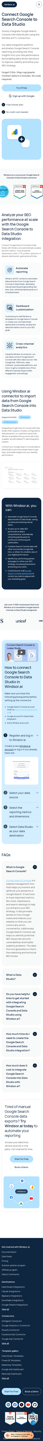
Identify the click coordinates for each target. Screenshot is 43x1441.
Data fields (7, 1256)
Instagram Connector (12, 1321)
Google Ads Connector (12, 1338)
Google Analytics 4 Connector (16, 1325)
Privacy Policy (8, 1431)
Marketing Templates (12, 1364)
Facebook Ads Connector (14, 1334)
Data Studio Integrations (13, 1286)
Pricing (5, 1261)
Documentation (9, 1252)
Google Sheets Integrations (15, 1304)
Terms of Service (24, 1431)
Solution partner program (13, 1265)
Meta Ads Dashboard (11, 1373)
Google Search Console (18, 880)
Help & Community (10, 1274)
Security (37, 1431)
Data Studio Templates (13, 1356)
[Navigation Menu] (39, 4)
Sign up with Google (23, 96)
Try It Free (21, 87)
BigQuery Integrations (12, 1295)
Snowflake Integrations (13, 1300)
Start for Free (22, 1159)
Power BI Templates (11, 1360)
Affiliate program (9, 1269)
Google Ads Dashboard (12, 1369)
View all (5, 1309)
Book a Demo (21, 1167)
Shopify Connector (10, 1330)
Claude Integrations (11, 1291)
